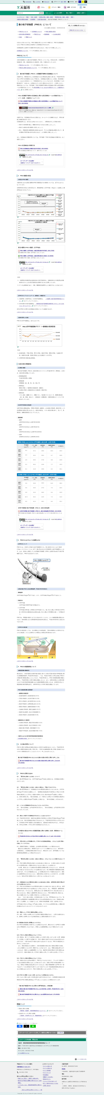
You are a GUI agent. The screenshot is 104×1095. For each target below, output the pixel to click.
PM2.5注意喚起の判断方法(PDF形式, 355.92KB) (34, 148)
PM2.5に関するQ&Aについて (27, 67)
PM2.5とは (37, 34)
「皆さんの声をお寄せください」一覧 (31, 1089)
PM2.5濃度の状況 (51, 31)
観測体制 (46, 34)
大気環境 (32, 19)
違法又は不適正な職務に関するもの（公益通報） (30, 1081)
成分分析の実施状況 (24, 34)
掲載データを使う (48, 1077)
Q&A (20, 37)
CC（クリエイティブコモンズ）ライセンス (36, 154)
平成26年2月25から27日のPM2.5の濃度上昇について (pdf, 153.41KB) (40, 836)
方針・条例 (34, 17)
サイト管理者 (47, 1070)
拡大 (62, 1)
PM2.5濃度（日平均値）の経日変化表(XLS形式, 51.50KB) (36, 255)
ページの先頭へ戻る (82, 1059)
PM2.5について (23, 31)
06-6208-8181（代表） (67, 1076)
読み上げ (46, 1)
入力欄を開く (61, 1032)
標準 (65, 1)
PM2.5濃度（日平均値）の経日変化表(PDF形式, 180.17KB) (37, 250)
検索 (42, 13)
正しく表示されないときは (50, 1083)
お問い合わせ (47, 1085)
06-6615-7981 (26, 1048)
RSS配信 (45, 1074)
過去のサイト (47, 1079)
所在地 (63, 1069)
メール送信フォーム (23, 1053)
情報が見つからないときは (76, 30)
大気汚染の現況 (41, 19)
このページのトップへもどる (25, 170)
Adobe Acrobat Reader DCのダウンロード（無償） (40, 107)
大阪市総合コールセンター (23, 1066)
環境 (72, 17)
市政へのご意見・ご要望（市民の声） (28, 1078)
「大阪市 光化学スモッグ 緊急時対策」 (31, 1015)
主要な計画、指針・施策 (46, 17)
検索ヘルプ (48, 13)
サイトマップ (47, 1072)
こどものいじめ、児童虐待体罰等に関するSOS (30, 1086)
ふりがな (37, 1)
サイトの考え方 (47, 1068)
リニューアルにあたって (50, 1081)
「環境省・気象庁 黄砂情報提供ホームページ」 (33, 1010)
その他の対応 (57, 34)
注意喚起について (37, 31)
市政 (27, 17)
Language (28, 1)
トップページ (20, 17)
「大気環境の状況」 (22, 738)
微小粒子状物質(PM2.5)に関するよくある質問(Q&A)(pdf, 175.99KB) (40, 994)
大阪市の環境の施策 (22, 19)
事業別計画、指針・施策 (62, 17)
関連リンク (29, 37)
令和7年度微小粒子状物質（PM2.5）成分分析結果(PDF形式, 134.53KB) (40, 511)
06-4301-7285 (23, 1072)
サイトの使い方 (47, 1066)
